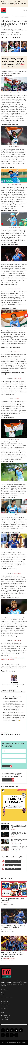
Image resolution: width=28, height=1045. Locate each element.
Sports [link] (7, 16)
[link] (26, 315)
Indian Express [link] (17, 184)
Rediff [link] (17, 439)
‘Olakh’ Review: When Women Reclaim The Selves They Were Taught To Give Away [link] (18, 834)
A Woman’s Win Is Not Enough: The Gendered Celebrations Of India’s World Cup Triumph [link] (12, 954)
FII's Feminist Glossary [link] (9, 786)
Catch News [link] (17, 549)
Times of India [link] (17, 227)
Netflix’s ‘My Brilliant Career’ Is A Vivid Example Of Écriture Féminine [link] (19, 841)
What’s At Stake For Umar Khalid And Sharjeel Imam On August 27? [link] (19, 826)
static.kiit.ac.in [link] (17, 328)
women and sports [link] (20, 691)
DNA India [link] (17, 514)
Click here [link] (16, 4)
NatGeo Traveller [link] (17, 573)
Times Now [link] (17, 289)
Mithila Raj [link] (11, 691)
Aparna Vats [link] (6, 902)
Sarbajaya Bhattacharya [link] (9, 958)
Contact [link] (3, 994)
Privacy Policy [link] (4, 1019)
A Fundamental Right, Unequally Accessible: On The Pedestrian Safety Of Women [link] (19, 848)
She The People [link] (17, 378)
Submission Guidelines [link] (6, 997)
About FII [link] (3, 992)
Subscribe (5, 766)
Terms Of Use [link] (4, 1017)
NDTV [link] (17, 146)
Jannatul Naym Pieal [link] (16, 843)
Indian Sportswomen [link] (8, 691)
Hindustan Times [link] (17, 92)
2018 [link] (10, 690)
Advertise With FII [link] (5, 1003)
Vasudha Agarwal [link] (15, 850)
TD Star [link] (17, 398)
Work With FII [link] (4, 1008)
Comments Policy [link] (5, 1015)
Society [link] (2, 16)
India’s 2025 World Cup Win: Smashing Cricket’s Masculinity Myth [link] (13, 926)
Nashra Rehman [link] (7, 929)
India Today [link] (17, 261)
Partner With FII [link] (5, 1006)
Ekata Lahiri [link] (6, 35)
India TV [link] (17, 481)
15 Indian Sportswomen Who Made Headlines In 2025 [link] (12, 899)
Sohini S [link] (13, 829)
